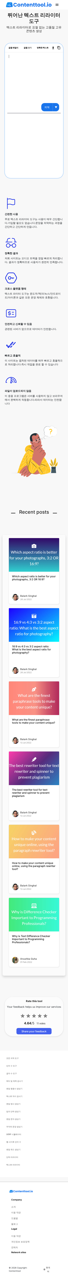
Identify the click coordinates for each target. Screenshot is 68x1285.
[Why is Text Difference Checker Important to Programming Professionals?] (34, 914)
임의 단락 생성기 (13, 1111)
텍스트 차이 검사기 (14, 1096)
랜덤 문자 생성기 (13, 1119)
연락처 (14, 1247)
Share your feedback (34, 1031)
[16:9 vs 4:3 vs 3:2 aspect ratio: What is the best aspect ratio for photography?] (34, 625)
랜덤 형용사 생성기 (14, 1088)
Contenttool (15, 1271)
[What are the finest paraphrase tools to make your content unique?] (34, 698)
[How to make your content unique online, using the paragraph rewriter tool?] (34, 841)
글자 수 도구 (11, 1073)
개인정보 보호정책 (20, 1241)
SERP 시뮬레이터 (13, 1134)
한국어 (48, 1269)
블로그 (14, 1224)
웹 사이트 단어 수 (13, 1142)
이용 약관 (16, 1212)
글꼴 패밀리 (13, 47)
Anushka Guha (28, 958)
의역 (46, 107)
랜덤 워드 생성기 (13, 1149)
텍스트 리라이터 (13, 1165)
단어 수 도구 (11, 1066)
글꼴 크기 (28, 47)
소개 (13, 1206)
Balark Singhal (28, 595)
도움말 (14, 1218)
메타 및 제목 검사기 (14, 1081)
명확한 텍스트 (43, 47)
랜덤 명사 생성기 (13, 1104)
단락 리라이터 (12, 1157)
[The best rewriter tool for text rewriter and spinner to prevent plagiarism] (34, 768)
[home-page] (29, 4)
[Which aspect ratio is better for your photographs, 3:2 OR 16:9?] (34, 555)
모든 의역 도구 (12, 1058)
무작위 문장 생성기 (14, 1127)
